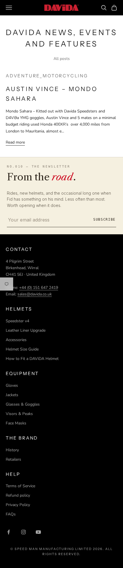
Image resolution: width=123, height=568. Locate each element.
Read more (15, 142)
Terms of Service (20, 486)
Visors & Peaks (19, 413)
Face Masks (16, 423)
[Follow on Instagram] (23, 532)
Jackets (12, 395)
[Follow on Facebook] (8, 532)
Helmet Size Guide (22, 349)
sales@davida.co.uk (34, 294)
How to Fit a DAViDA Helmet (32, 358)
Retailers (13, 459)
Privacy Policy (18, 504)
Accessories (16, 340)
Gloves (12, 385)
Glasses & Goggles (23, 404)
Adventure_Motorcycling (47, 75)
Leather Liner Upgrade (25, 330)
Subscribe (104, 219)
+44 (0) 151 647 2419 (38, 287)
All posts (61, 58)
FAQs (11, 514)
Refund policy (18, 495)
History (12, 450)
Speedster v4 (17, 321)
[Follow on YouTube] (38, 532)
